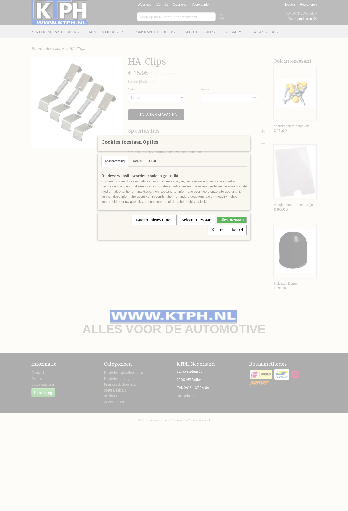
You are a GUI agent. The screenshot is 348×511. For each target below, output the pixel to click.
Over (152, 161)
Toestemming (115, 161)
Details (137, 161)
